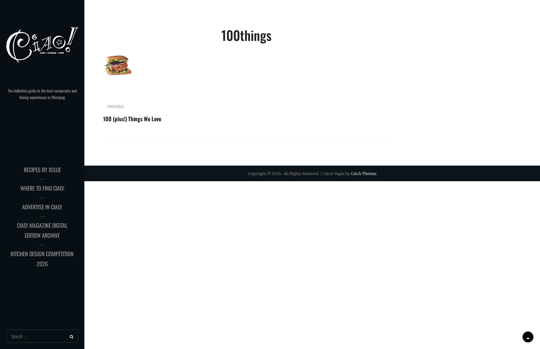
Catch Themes (364, 173)
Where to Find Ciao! (42, 188)
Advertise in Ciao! (42, 207)
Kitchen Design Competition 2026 (42, 259)
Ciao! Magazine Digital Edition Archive (42, 230)
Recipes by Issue (42, 170)
